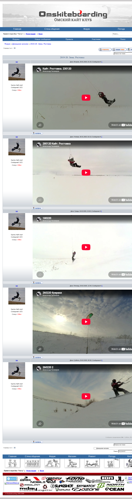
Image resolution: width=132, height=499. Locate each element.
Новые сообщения (43, 39)
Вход (41, 34)
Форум (86, 29)
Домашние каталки (20, 44)
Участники (96, 39)
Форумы (16, 39)
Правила (69, 39)
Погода (111, 456)
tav (17, 62)
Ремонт (92, 456)
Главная (17, 29)
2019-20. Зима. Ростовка (40, 44)
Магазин (72, 456)
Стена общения (52, 29)
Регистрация (30, 34)
